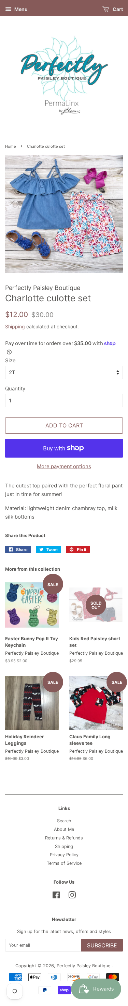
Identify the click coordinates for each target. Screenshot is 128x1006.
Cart (117, 9)
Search (64, 820)
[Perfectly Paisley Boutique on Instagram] (72, 896)
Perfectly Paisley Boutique (84, 965)
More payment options (64, 466)
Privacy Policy (64, 854)
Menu (20, 9)
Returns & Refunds (64, 837)
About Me (64, 829)
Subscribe (102, 945)
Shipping (15, 326)
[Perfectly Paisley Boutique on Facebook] (56, 896)
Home (10, 146)
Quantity (15, 388)
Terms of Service (64, 863)
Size (10, 360)
